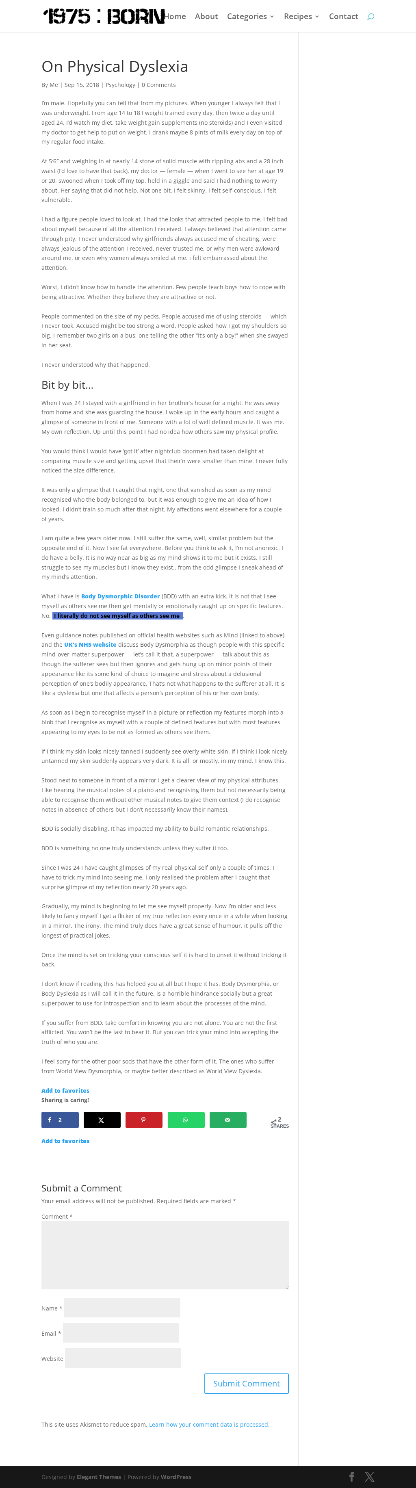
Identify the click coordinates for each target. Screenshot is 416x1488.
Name (52, 1308)
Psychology (120, 85)
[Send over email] (228, 1120)
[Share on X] (102, 1120)
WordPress (176, 1477)
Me (54, 85)
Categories (247, 17)
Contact (343, 17)
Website (52, 1358)
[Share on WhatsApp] (186, 1120)
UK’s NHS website (90, 644)
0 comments (159, 85)
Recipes (298, 17)
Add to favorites (65, 1090)
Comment (57, 1216)
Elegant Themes (99, 1477)
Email (51, 1333)
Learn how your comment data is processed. (209, 1424)
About (206, 17)
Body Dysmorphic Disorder (120, 596)
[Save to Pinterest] (144, 1120)
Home (175, 17)
